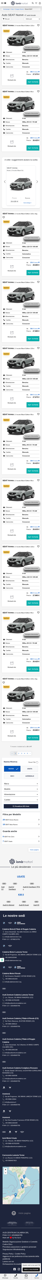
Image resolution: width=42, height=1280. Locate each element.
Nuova (11, 769)
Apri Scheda (33, 82)
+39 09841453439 (11, 1123)
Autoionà (6, 1094)
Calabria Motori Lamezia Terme (14, 952)
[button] (15, 1195)
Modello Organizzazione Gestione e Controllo (20, 1242)
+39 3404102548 (11, 957)
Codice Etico (7, 1244)
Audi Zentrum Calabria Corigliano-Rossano (20, 1068)
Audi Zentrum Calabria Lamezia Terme (17, 995)
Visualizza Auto (22, 806)
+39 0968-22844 (10, 1099)
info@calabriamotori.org (13, 937)
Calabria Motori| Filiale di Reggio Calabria (19, 929)
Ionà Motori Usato (9, 1138)
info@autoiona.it (10, 1102)
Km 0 (12, 776)
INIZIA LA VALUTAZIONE (31, 1269)
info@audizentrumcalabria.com (15, 1003)
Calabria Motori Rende (11, 973)
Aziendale (29, 776)
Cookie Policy (20, 1254)
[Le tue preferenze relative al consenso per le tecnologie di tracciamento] (2, 960)
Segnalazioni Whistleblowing (14, 1249)
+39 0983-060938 (11, 1075)
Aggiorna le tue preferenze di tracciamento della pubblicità (21, 1257)
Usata (29, 769)
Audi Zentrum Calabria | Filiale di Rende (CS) (20, 1018)
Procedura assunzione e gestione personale (19, 1247)
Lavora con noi (8, 1261)
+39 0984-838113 (11, 1024)
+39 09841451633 (11, 979)
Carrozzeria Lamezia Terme (13, 1155)
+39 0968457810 (11, 1160)
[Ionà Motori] (19, 3)
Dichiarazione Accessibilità (13, 1264)
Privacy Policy (8, 1254)
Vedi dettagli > (27, 203)
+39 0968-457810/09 (12, 1000)
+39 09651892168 (11, 1050)
